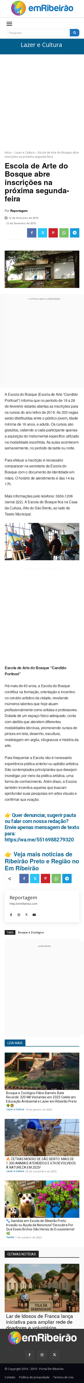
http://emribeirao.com (23, 903)
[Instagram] (18, 913)
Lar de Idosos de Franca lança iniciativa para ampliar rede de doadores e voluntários (39, 1321)
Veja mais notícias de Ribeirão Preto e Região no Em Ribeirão (42, 861)
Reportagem (19, 211)
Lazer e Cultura (41, 45)
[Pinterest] (53, 233)
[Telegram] (74, 233)
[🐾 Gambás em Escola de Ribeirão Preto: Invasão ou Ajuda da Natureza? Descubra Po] (42, 1199)
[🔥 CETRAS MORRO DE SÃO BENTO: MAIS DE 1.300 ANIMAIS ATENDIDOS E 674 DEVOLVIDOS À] (42, 1137)
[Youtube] (34, 913)
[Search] (74, 32)
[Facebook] (31, 233)
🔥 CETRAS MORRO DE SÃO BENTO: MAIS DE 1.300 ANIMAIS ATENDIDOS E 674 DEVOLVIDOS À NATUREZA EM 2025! (41, 1163)
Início (8, 152)
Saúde (10, 1237)
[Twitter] (42, 233)
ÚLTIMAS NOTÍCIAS (21, 1254)
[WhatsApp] (64, 233)
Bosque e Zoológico (31, 932)
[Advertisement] (42, 99)
